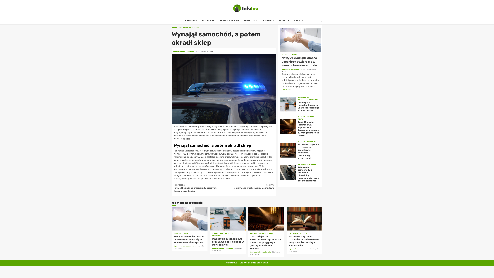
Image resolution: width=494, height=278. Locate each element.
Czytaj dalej (286, 90)
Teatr (300, 119)
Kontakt (298, 21)
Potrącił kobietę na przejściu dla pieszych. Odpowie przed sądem (195, 188)
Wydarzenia (311, 141)
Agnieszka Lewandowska (183, 51)
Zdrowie (294, 54)
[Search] (320, 20)
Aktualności (208, 21)
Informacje (177, 27)
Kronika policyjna (229, 21)
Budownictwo (303, 97)
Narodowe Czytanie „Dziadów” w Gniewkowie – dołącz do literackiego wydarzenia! (288, 150)
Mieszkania (313, 99)
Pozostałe (268, 21)
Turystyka (249, 21)
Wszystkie (284, 21)
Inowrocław (191, 21)
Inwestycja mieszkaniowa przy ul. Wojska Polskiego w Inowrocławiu (288, 104)
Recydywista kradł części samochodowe (253, 186)
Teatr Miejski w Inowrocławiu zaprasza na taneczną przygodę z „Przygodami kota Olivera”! (288, 126)
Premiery (311, 117)
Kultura (301, 117)
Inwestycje (303, 99)
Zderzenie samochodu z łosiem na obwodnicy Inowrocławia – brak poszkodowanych (288, 172)
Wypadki (312, 164)
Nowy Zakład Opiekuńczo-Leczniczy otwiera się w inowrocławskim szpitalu (300, 40)
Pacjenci (285, 54)
